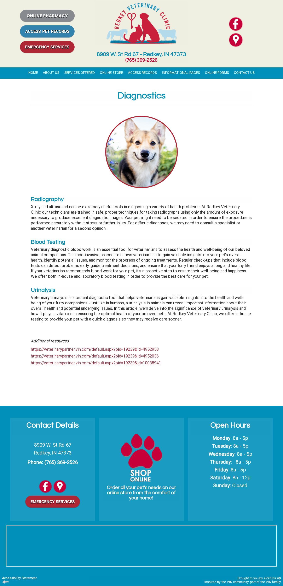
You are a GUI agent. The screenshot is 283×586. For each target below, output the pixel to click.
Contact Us (244, 73)
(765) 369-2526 (141, 60)
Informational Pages (181, 73)
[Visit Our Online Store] (47, 15)
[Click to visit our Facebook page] (236, 24)
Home (33, 73)
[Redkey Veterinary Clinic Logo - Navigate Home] (141, 22)
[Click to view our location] (236, 39)
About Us (51, 73)
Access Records (142, 73)
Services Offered (79, 73)
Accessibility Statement (19, 578)
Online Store (111, 73)
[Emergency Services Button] (47, 46)
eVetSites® (272, 578)
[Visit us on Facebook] (45, 486)
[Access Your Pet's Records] (47, 31)
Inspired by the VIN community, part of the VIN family (242, 582)
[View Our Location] (60, 486)
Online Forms (217, 73)
